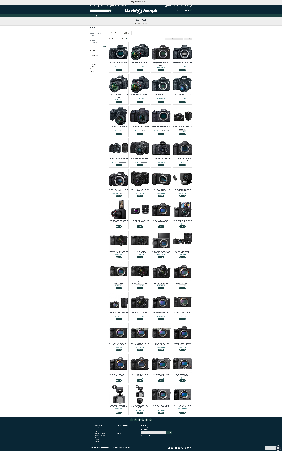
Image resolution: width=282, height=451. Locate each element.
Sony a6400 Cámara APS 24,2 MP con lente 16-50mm (182, 221)
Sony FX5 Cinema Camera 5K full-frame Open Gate (182, 406)
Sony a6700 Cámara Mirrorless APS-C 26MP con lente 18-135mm (140, 282)
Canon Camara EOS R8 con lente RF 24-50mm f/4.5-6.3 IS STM (140, 159)
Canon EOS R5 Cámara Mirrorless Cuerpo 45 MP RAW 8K (161, 127)
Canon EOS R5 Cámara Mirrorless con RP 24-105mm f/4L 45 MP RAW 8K (140, 127)
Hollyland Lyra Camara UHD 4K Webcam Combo (182, 190)
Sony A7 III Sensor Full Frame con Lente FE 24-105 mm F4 (119, 313)
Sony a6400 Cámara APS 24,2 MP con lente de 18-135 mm (118, 252)
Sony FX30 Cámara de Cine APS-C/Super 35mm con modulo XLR (118, 406)
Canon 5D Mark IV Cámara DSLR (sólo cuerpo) (118, 63)
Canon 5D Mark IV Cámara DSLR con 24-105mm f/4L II (140, 63)
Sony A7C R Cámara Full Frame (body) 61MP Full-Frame (161, 344)
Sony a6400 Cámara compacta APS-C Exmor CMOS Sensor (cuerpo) (161, 252)
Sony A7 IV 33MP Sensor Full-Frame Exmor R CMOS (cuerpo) (161, 313)
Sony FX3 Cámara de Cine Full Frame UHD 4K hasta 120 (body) (182, 375)
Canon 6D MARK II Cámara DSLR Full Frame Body (182, 63)
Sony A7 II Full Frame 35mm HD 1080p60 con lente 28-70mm (161, 282)
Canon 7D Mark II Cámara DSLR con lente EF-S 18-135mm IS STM (182, 95)
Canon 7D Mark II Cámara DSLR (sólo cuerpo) (161, 95)
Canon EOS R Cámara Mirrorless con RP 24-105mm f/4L (118, 127)
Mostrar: (187, 38)
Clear (104, 46)
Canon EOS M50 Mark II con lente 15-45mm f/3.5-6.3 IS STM (161, 159)
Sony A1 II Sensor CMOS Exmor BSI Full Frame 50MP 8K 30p (161, 221)
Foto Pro (140, 23)
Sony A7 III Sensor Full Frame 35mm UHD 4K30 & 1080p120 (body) (182, 282)
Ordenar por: (168, 38)
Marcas (92, 59)
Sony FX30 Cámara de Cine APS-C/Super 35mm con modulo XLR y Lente (139, 406)
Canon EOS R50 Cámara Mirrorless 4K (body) (118, 190)
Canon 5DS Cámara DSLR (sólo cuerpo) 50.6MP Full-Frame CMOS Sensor (161, 64)
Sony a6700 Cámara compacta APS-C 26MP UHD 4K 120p (118, 282)
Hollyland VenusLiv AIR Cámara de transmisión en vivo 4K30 (118, 221)
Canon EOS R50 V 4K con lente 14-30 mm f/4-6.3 (140, 190)
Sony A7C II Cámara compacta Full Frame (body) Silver (140, 344)
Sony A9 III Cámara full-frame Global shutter (140, 375)
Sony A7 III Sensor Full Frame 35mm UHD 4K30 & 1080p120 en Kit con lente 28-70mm (182, 128)
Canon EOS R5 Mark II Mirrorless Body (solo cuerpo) (182, 159)
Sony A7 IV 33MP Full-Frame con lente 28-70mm (139, 313)
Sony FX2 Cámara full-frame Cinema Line (161, 375)
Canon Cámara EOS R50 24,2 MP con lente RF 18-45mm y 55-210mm (118, 159)
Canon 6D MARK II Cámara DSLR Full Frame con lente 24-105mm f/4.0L (139, 95)
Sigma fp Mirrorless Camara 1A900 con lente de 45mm (140, 221)
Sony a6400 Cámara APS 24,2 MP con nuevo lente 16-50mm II (140, 252)
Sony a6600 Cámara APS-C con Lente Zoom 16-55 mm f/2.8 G (182, 252)
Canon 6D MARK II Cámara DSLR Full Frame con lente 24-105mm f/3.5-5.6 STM (118, 96)
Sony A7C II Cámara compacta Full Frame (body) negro (118, 344)
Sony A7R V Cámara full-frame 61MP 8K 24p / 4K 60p (182, 344)
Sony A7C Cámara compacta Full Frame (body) (182, 313)
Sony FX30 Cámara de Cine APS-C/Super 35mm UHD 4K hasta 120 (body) (161, 406)
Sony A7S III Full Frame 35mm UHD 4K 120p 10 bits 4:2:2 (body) (118, 375)
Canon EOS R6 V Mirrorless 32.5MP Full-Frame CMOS (161, 190)
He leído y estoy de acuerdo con (154, 435)
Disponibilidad (94, 50)
